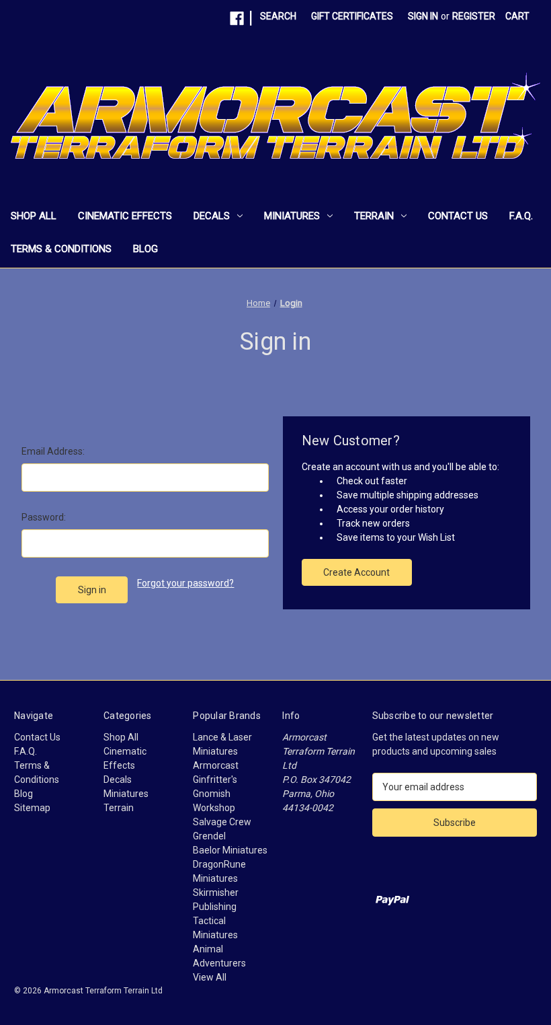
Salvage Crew (222, 822)
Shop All (33, 216)
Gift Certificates (352, 16)
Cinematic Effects (125, 216)
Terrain (374, 216)
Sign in (423, 16)
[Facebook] (237, 18)
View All (209, 977)
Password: (44, 517)
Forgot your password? (185, 583)
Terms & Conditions (61, 249)
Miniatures (292, 216)
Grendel (209, 836)
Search (278, 16)
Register (473, 16)
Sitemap (32, 807)
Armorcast (216, 765)
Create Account (356, 572)
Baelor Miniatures (230, 850)
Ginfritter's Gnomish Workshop (215, 793)
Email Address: (53, 451)
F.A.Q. (521, 216)
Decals (212, 216)
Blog (145, 249)
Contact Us (458, 216)
